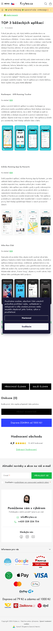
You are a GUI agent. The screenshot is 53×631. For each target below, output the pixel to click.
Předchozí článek (15, 386)
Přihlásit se (42, 475)
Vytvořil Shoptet (21, 627)
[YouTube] (33, 536)
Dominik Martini (34, 627)
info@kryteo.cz (29, 517)
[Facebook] (21, 536)
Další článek (40, 386)
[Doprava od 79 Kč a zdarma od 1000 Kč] (26, 605)
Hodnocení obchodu (26, 436)
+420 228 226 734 (28, 521)
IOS (11, 172)
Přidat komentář (26, 412)
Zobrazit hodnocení (26, 449)
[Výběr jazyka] (13, 3)
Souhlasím (26, 326)
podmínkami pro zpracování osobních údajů (32, 482)
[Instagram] (27, 536)
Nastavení (26, 318)
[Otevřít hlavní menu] (5, 3)
